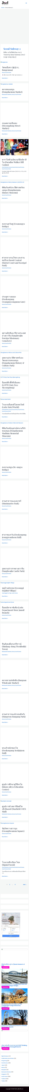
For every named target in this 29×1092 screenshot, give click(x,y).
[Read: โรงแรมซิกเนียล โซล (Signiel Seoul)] (14, 849)
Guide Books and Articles (7, 1058)
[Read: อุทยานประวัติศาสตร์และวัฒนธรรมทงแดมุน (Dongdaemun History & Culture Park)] (10, 352)
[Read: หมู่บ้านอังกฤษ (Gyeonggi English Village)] (7, 582)
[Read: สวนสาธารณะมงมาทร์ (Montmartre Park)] (14, 488)
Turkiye (3, 1081)
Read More (5, 967)
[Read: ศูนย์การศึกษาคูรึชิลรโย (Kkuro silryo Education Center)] (14, 772)
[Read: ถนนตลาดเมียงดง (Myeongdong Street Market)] (14, 110)
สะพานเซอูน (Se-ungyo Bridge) (12, 468)
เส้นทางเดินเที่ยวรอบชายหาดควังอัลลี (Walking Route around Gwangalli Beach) (14, 1046)
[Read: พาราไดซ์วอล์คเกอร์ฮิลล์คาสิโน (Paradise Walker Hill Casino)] (14, 147)
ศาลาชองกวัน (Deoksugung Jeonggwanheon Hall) (14, 536)
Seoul (3, 72)
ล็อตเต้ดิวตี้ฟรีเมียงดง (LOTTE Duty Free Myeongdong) (11, 385)
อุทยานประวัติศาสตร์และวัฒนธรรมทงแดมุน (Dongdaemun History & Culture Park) (13, 361)
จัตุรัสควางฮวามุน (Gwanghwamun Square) (13, 829)
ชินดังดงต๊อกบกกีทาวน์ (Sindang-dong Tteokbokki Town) (14, 646)
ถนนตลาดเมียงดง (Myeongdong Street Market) (11, 126)
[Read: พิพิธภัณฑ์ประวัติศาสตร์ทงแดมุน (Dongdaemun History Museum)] (12, 182)
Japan (3, 1065)
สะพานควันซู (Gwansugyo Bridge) (13, 225)
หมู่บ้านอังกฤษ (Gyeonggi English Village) (13, 589)
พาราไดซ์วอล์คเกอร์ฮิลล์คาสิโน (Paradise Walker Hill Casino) (14, 162)
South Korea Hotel (6, 169)
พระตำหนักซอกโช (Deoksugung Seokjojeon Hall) (13, 750)
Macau (3, 1067)
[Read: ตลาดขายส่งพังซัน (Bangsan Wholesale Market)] (14, 668)
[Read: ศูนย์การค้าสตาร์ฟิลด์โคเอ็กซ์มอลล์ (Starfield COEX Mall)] (6, 801)
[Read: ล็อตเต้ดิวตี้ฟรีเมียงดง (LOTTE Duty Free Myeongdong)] (10, 377)
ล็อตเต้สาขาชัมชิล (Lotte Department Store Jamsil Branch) (13, 610)
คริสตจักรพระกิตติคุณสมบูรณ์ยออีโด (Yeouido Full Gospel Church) (14, 1026)
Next (25, 884)
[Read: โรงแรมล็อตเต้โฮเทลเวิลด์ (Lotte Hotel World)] (5, 399)
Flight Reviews (4, 1056)
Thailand (3, 1078)
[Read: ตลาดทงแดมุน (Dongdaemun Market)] (6, 84)
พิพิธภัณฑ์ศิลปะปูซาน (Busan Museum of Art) (13, 965)
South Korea (8, 72)
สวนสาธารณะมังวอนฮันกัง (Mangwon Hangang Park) (14, 715)
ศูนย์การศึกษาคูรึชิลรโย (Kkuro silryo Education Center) (12, 787)
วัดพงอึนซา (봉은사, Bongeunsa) (10, 68)
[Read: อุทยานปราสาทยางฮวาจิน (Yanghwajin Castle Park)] (14, 556)
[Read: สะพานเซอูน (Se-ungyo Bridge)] (14, 454)
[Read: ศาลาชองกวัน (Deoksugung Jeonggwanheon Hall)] (14, 522)
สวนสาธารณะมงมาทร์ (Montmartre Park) (11, 502)
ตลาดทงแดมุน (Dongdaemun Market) (12, 90)
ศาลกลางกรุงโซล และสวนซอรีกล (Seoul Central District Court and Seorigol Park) (14, 261)
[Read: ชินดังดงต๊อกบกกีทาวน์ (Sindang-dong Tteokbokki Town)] (14, 631)
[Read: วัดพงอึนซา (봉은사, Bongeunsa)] (4, 62)
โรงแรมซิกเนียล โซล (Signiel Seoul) (11, 863)
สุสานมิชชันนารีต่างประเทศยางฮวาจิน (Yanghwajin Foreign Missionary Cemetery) (14, 337)
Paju (10, 593)
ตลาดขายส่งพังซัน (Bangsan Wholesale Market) (14, 681)
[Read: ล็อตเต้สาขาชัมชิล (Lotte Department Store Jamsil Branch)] (7, 602)
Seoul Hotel (15, 167)
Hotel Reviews (5, 167)
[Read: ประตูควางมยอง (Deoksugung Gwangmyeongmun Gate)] (14, 284)
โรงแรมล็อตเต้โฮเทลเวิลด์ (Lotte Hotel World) (13, 405)
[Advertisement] (14, 24)
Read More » (5, 78)
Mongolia (3, 1069)
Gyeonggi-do (5, 593)
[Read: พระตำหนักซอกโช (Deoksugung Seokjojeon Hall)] (14, 735)
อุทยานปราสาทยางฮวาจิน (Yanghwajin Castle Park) (13, 569)
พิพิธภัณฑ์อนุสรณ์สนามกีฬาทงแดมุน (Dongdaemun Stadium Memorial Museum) (14, 432)
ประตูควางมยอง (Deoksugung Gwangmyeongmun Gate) (13, 299)
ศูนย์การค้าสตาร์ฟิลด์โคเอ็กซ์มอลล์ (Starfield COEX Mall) (14, 809)
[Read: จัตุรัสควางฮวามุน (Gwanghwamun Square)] (7, 823)
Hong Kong (4, 1060)
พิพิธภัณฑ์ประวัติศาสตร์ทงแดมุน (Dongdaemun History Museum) (13, 190)
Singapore (3, 1074)
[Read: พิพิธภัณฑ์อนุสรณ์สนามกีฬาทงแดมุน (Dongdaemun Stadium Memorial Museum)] (11, 423)
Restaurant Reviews (7, 94)
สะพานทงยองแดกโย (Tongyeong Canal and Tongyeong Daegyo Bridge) (14, 984)
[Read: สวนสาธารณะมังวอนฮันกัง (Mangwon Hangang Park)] (14, 701)
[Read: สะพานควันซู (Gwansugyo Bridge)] (14, 211)
